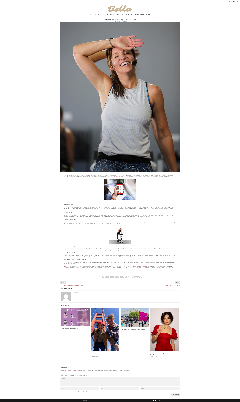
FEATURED (93, 15)
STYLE (112, 15)
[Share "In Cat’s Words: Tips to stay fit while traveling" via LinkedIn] (116, 276)
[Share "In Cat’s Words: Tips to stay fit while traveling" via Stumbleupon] (121, 276)
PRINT (148, 15)
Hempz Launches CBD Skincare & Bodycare (70, 328)
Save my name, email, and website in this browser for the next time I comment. (78, 391)
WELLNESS (129, 15)
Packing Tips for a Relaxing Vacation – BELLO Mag (71, 370)
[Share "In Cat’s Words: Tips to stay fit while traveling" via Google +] (108, 276)
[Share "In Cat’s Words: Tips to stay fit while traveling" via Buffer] (118, 276)
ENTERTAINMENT (103, 15)
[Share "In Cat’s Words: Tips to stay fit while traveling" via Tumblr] (111, 276)
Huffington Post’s (113, 267)
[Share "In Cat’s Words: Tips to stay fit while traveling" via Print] (126, 276)
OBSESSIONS (120, 15)
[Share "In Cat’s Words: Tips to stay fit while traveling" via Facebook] (103, 276)
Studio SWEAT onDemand (118, 176)
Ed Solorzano (75, 292)
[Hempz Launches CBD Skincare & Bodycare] (75, 317)
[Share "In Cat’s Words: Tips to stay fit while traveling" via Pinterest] (113, 276)
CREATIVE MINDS (139, 15)
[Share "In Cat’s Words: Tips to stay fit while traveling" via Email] (123, 276)
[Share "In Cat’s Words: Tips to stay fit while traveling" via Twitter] (106, 276)
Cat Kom (65, 266)
